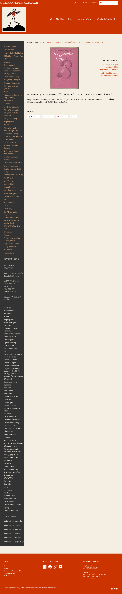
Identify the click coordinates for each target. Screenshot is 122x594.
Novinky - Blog (11, 259)
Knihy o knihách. (10, 247)
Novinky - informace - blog (13, 571)
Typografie (8, 490)
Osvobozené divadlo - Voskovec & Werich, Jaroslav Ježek (12, 220)
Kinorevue (8, 414)
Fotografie (7, 104)
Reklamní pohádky (11, 469)
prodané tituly (9, 253)
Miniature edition (10, 434)
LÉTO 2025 (8, 431)
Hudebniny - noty (10, 382)
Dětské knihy (9, 140)
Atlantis (6, 317)
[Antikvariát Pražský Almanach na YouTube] (61, 568)
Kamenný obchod (85, 19)
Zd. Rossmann (9, 502)
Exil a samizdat (9, 346)
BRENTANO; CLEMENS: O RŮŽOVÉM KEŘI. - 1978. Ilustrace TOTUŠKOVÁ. (70, 94)
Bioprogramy (9, 122)
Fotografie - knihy (10, 118)
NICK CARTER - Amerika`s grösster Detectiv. (11, 145)
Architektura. (8, 101)
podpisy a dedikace (11, 457)
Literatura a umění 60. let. (13, 163)
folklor (6, 351)
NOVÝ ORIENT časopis (13, 443)
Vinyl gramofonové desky (13, 175)
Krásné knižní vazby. (11, 77)
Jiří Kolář (7, 388)
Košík (85, 3)
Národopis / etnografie (12, 446)
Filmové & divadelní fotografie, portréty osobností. (11, 112)
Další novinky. (9, 50)
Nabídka (60, 19)
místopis (7, 437)
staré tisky (7, 484)
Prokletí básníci (9, 466)
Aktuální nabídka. (10, 47)
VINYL (7, 493)
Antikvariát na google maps (14, 541)
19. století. (7, 308)
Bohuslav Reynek (10, 194)
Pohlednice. (8, 250)
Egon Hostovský (10, 343)
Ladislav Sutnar (9, 426)
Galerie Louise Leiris (11, 366)
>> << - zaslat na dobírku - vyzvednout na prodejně (108, 66)
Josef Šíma (8, 394)
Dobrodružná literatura (12, 334)
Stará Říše (7, 481)
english (75, 3)
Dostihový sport (10, 337)
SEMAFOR (8, 478)
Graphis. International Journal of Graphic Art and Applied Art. (12, 71)
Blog (70, 19)
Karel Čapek (8, 178)
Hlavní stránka (32, 42)
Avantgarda (8, 62)
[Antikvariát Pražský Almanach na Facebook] (45, 568)
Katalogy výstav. (10, 405)
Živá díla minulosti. (11, 166)
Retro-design (8, 475)
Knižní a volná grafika (12, 83)
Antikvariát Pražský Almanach (30, 588)
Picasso (6, 235)
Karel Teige (8, 209)
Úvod (49, 19)
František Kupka (10, 363)
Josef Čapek (8, 181)
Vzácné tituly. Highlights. (13, 53)
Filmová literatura (10, 348)
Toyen (6, 206)
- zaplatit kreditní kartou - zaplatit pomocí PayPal (108, 74)
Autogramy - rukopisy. (12, 80)
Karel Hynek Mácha (11, 397)
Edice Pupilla (9, 340)
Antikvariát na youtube (12, 525)
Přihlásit (94, 3)
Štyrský (6, 508)
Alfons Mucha (9, 202)
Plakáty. (7, 125)
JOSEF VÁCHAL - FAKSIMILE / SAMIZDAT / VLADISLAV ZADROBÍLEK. (11, 286)
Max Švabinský (9, 184)
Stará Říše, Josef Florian (13, 190)
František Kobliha (10, 360)
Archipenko (8, 232)
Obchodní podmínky (107, 19)
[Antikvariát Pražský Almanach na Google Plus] (55, 568)
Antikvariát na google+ (12, 533)
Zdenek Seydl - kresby (12, 505)
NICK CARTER (10, 440)
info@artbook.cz (88, 566)
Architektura (8, 314)
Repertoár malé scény (12, 472)
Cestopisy (7, 325)
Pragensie (7, 463)
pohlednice (8, 460)
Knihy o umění (9, 65)
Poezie (6, 92)
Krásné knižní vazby (11, 423)
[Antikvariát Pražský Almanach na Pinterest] (50, 568)
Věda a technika (10, 499)
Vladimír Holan (9, 187)
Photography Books (11, 454)
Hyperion (7, 385)
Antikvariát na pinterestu (13, 529)
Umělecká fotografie (11, 107)
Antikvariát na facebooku (13, 521)
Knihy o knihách (10, 417)
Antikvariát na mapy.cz (12, 537)
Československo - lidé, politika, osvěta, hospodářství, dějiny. (12, 240)
